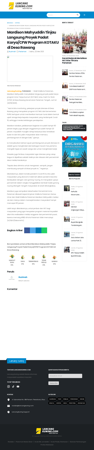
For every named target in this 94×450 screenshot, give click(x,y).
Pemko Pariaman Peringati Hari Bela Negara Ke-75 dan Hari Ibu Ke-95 (77, 101)
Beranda (10, 23)
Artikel (17, 23)
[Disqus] (33, 321)
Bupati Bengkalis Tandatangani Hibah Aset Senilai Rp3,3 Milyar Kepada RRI (77, 224)
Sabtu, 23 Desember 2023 (70, 56)
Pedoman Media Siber (24, 442)
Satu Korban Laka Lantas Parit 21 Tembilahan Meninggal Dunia (77, 239)
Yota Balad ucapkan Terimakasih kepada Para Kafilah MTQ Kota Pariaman (77, 114)
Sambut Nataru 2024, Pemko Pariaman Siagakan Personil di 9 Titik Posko (77, 75)
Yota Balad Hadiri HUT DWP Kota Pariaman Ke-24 (78, 88)
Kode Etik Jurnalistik (42, 442)
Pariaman (22, 51)
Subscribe (54, 383)
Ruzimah (12, 51)
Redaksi (11, 442)
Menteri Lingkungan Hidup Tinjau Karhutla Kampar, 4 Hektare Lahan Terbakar (78, 209)
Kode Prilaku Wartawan (59, 442)
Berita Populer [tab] (74, 179)
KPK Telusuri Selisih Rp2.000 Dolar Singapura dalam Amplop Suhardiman (77, 255)
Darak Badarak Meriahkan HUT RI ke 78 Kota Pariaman (74, 60)
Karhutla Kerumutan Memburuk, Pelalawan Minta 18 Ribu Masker (77, 193)
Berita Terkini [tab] (74, 175)
